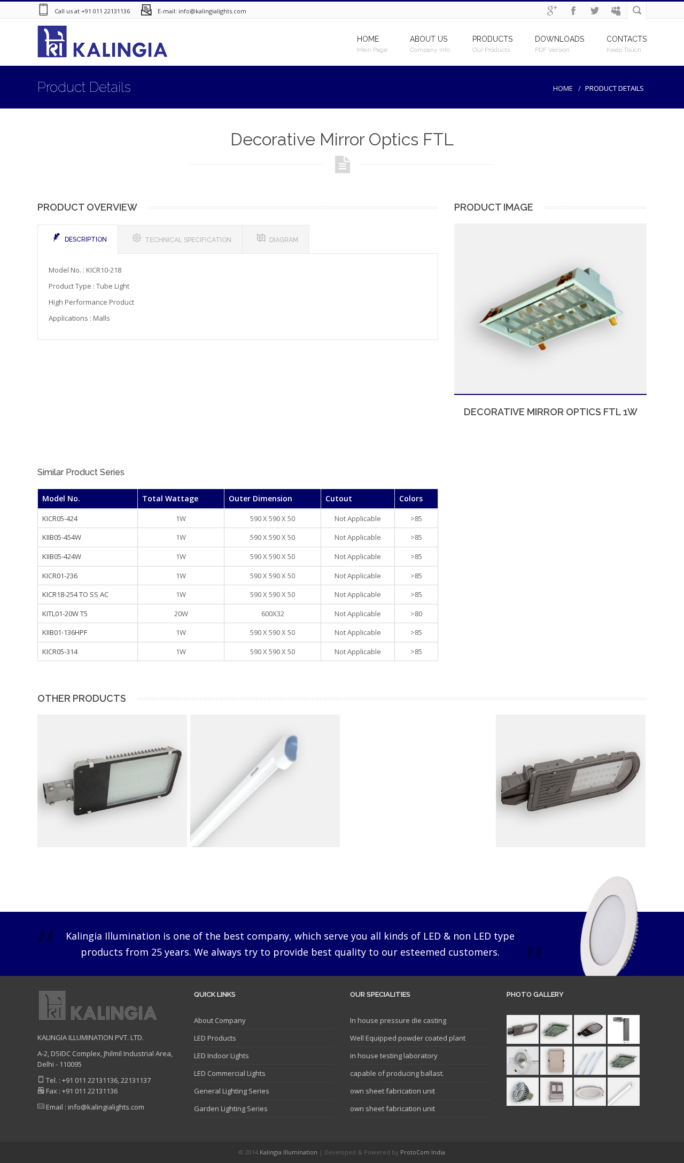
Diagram (283, 240)
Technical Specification (188, 240)
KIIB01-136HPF (64, 632)
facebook (573, 11)
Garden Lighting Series (231, 1108)
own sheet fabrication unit (392, 1091)
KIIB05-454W (61, 537)
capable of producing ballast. (397, 1073)
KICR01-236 (59, 575)
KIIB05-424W (61, 556)
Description (86, 239)
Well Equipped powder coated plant (407, 1038)
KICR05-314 (59, 651)
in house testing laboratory (394, 1055)
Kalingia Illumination (289, 1152)
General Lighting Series (231, 1091)
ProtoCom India (422, 1152)
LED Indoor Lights (221, 1055)
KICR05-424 (59, 518)
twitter (594, 11)
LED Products (215, 1038)
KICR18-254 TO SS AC (75, 594)
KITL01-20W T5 (65, 613)
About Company (220, 1020)
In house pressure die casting (398, 1020)
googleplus (552, 11)
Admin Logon (616, 11)
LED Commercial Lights (230, 1073)
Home (563, 88)
